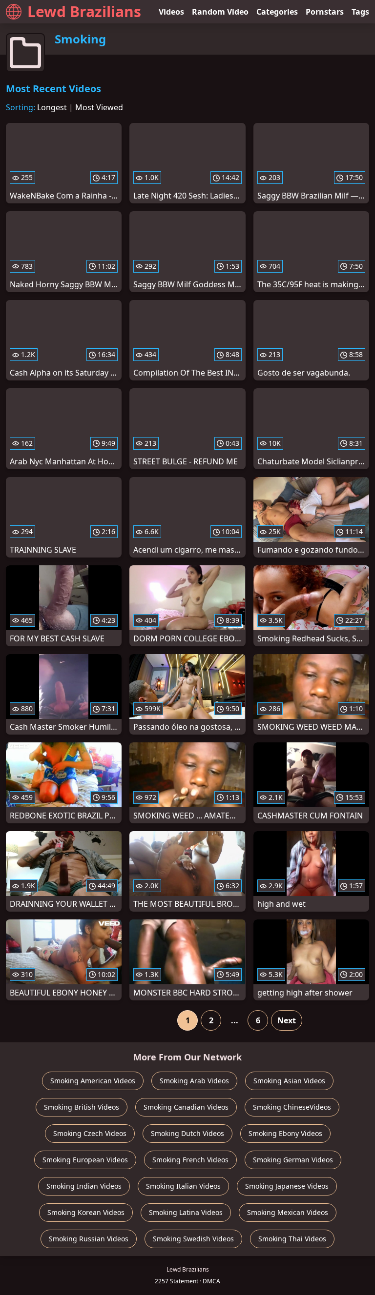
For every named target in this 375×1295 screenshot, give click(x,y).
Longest (52, 107)
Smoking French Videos (190, 1159)
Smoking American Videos (92, 1080)
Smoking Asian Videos (289, 1080)
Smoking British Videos (81, 1107)
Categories (277, 11)
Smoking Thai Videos (292, 1238)
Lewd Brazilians (84, 11)
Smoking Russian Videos (88, 1238)
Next (286, 1020)
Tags (360, 11)
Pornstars (325, 11)
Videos (171, 11)
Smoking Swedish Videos (193, 1238)
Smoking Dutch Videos (187, 1133)
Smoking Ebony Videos (285, 1133)
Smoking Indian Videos (84, 1186)
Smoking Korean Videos (86, 1212)
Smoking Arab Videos (194, 1080)
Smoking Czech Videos (89, 1133)
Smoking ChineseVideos (292, 1107)
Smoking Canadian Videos (186, 1107)
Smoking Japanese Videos (287, 1186)
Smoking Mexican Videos (287, 1212)
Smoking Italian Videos (183, 1186)
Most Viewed (99, 107)
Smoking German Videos (293, 1159)
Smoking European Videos (85, 1159)
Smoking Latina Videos (186, 1212)
